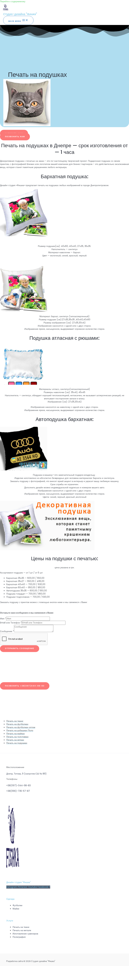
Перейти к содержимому (12, 1)
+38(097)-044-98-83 (18, 785)
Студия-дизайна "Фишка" (20, 14)
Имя (3, 618)
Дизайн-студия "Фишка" (18, 882)
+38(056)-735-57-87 (18, 791)
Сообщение (7, 631)
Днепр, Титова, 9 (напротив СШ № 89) (26, 773)
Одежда (10, 898)
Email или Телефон (11, 622)
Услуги (9, 920)
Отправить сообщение (19, 648)
